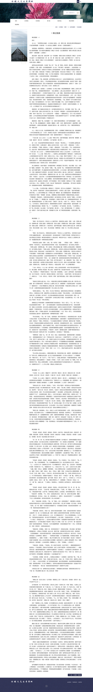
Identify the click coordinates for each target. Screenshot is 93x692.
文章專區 (26, 21)
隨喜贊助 (17, 24)
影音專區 (38, 21)
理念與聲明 (71, 21)
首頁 (16, 21)
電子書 (48, 21)
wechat (80, 682)
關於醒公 (60, 21)
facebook (75, 682)
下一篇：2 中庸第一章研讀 (75, 675)
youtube (69, 682)
